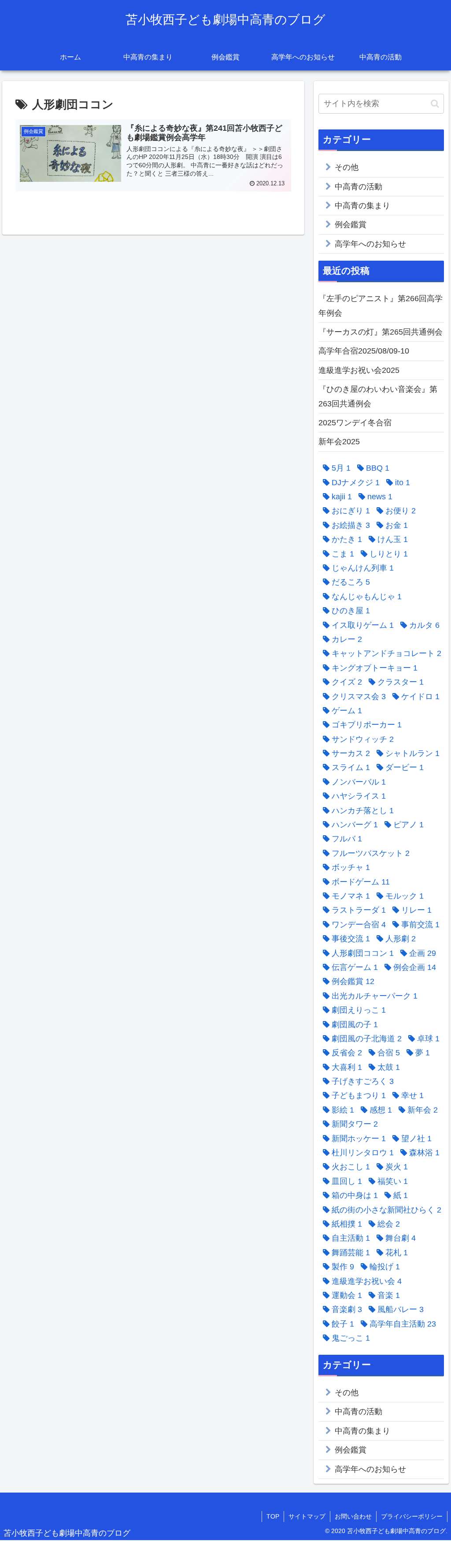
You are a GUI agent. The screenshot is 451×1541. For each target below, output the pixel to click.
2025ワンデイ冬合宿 (355, 422)
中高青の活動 (358, 186)
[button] (435, 104)
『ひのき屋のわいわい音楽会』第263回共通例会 (377, 396)
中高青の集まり (362, 205)
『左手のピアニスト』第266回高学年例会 (380, 305)
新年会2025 (339, 441)
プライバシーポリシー (412, 1516)
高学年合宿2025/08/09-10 (363, 351)
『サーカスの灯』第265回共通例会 (380, 332)
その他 (347, 167)
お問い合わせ (353, 1516)
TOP (272, 1516)
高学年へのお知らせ (370, 244)
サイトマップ (306, 1516)
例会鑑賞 (350, 224)
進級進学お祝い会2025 (358, 370)
